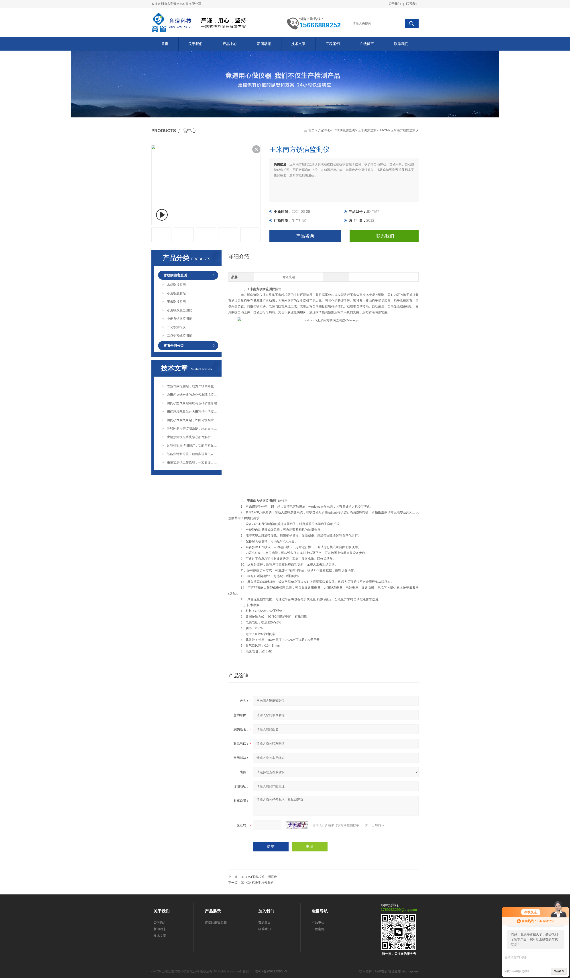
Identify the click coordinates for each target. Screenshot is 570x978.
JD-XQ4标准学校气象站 (257, 882)
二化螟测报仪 (176, 327)
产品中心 (230, 44)
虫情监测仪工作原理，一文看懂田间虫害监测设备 (192, 462)
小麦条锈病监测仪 (179, 318)
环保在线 (381, 971)
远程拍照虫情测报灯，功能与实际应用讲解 (192, 445)
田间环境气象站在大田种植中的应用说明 (192, 411)
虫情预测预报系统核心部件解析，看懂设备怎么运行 (192, 437)
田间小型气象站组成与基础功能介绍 (192, 403)
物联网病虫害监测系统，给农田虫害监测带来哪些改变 (192, 428)
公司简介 (160, 922)
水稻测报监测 (176, 285)
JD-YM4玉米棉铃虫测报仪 (259, 877)
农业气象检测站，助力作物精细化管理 (192, 386)
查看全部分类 (174, 345)
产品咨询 (305, 236)
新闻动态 (264, 44)
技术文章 (298, 44)
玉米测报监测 (367, 130)
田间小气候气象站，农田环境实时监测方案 (192, 420)
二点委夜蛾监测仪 (179, 335)
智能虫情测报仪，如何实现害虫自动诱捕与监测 (192, 454)
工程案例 (333, 44)
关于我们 (394, 4)
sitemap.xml (410, 971)
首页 (164, 44)
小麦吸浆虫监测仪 (179, 310)
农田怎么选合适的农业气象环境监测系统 (192, 394)
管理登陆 (394, 971)
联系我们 (412, 4)
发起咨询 (559, 971)
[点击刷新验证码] (297, 825)
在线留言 (367, 44)
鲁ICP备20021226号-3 (271, 971)
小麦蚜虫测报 (176, 293)
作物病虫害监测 (344, 130)
